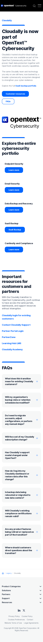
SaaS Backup (15, 229)
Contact (30, 620)
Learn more (14, 170)
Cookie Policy (27, 616)
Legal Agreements (31, 623)
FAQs (8, 101)
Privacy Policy (14, 616)
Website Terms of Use (13, 623)
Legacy (9, 573)
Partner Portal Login (12, 331)
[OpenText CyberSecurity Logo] (13, 5)
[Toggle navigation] (39, 5)
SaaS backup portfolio (25, 86)
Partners (6, 594)
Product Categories (11, 586)
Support (6, 598)
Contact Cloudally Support (16, 324)
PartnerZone (9, 337)
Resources (7, 602)
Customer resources (15, 94)
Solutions (6, 590)
